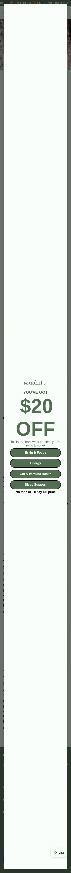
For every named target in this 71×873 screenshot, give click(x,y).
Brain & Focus (35, 452)
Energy (35, 463)
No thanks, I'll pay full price (36, 491)
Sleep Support (35, 484)
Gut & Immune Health (35, 474)
